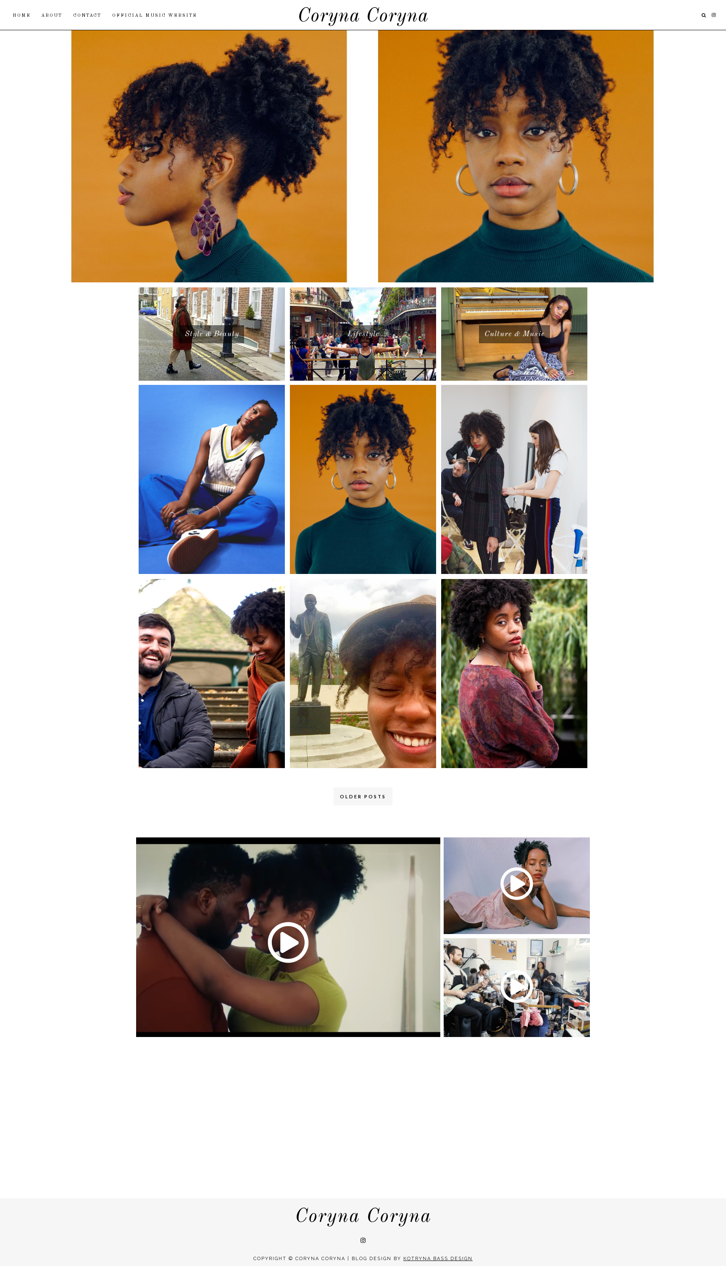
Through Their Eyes (363, 147)
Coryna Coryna (363, 16)
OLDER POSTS (363, 796)
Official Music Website (154, 15)
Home (22, 15)
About (51, 15)
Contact (87, 15)
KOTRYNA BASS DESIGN (438, 1258)
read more (363, 165)
